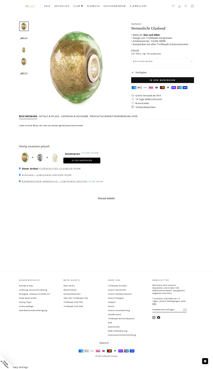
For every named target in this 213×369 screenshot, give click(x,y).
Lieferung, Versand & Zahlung (33, 290)
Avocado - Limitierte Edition (43, 175)
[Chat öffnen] (205, 361)
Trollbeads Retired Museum (121, 318)
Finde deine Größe (28, 298)
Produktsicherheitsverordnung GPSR (113, 116)
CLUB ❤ (78, 6)
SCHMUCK (93, 6)
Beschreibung (143, 61)
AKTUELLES (62, 6)
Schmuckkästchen (72, 294)
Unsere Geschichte (117, 290)
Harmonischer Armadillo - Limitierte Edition (55, 181)
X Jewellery (138, 6)
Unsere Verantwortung (119, 310)
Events (111, 306)
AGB (110, 322)
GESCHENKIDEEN (115, 6)
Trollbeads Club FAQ (73, 302)
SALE (47, 6)
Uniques (112, 302)
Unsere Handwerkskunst (120, 294)
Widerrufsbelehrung (117, 331)
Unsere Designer (116, 298)
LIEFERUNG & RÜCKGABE (74, 116)
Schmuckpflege (26, 306)
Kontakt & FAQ (26, 285)
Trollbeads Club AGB (73, 306)
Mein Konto (69, 285)
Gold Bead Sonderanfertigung (33, 310)
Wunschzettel (69, 290)
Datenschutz (114, 327)
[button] (7, 361)
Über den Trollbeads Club (75, 298)
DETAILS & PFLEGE (49, 116)
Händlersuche (114, 314)
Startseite (136, 24)
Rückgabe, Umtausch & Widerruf (34, 294)
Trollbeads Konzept (117, 285)
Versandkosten (154, 53)
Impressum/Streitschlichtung (122, 335)
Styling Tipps (25, 302)
